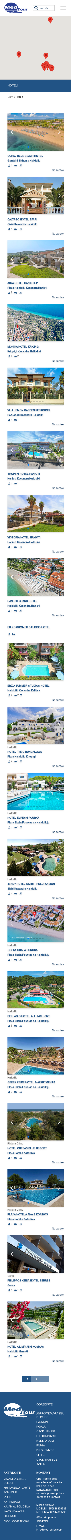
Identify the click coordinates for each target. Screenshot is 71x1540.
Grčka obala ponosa (22, 950)
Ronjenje (10, 1492)
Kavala (41, 1427)
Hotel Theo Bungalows (24, 752)
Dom (10, 96)
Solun (40, 1465)
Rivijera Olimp (45, 1441)
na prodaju (12, 1502)
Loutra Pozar (46, 1436)
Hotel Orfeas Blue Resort (27, 1148)
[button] (46, 56)
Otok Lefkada (46, 1431)
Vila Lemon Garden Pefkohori (28, 410)
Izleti (7, 1497)
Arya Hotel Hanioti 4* (22, 283)
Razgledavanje (14, 1511)
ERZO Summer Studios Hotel (28, 686)
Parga (40, 1446)
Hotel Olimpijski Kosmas (25, 1347)
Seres (40, 1455)
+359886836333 (56, 1509)
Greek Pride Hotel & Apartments (31, 1082)
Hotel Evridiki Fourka (23, 818)
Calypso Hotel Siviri (22, 220)
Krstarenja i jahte (17, 1488)
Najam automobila (17, 1507)
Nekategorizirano (16, 1521)
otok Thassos (46, 1460)
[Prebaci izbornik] (63, 8)
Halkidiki (42, 1422)
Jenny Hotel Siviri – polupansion (31, 884)
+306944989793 (56, 1512)
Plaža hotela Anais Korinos (27, 1215)
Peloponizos (45, 1450)
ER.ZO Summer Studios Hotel (28, 627)
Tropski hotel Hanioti (23, 474)
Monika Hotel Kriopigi (23, 347)
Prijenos (10, 1516)
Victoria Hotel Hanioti (24, 538)
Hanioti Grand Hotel (22, 601)
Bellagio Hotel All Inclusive (28, 1016)
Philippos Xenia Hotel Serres (28, 1281)
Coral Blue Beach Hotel (25, 156)
